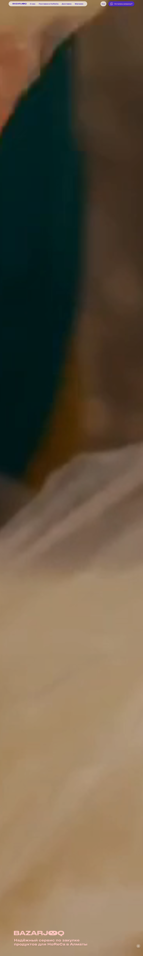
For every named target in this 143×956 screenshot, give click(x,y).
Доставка (66, 4)
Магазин (79, 4)
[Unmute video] (138, 946)
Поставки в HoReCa (48, 4)
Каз (103, 4)
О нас (32, 4)
